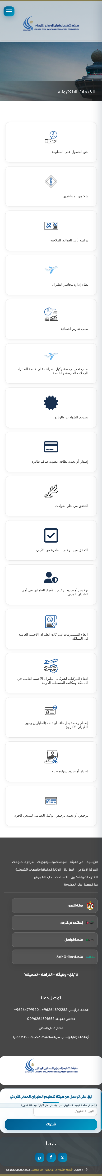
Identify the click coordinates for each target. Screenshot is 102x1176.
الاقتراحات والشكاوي (84, 877)
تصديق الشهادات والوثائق (71, 417)
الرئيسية (92, 862)
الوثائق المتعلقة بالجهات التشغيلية (38, 869)
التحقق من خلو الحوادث (71, 506)
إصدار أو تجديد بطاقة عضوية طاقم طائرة (60, 461)
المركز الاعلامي (88, 869)
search (39, 1157)
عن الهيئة (76, 862)
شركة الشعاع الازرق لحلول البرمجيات (52, 1169)
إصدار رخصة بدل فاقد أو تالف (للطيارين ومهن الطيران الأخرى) (56, 725)
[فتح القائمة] (9, 11)
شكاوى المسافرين (75, 196)
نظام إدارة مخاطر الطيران (70, 284)
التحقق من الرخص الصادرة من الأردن (62, 550)
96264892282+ (54, 1010)
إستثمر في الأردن (71, 923)
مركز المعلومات (23, 862)
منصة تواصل (74, 940)
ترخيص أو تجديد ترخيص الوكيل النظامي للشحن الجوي (51, 815)
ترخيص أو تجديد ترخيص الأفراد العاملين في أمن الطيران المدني (55, 592)
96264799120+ (26, 1010)
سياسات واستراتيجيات (52, 862)
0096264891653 (41, 1019)
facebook (51, 1157)
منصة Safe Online (69, 957)
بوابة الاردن (75, 905)
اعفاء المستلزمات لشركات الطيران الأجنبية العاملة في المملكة (53, 636)
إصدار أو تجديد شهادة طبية (70, 771)
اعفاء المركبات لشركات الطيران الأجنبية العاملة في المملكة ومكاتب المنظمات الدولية (52, 681)
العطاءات (61, 877)
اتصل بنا (69, 869)
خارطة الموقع (43, 877)
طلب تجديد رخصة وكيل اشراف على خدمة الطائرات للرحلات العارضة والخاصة (52, 371)
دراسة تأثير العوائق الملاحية (69, 240)
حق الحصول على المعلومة (69, 152)
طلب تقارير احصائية (74, 329)
